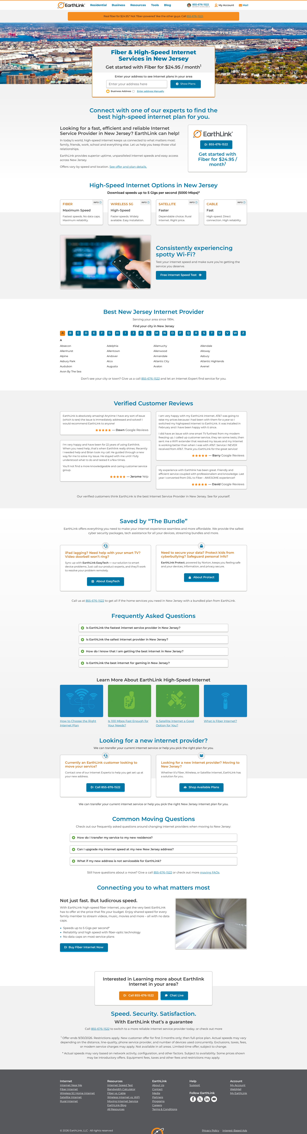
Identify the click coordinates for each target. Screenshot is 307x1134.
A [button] (63, 333)
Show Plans (187, 83)
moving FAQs (209, 872)
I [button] (125, 333)
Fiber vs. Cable (116, 1093)
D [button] (86, 333)
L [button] (149, 333)
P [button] (180, 333)
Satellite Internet (71, 1097)
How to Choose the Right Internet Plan (78, 723)
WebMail (235, 1089)
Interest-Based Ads (234, 1130)
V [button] (227, 333)
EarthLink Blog (116, 1105)
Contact (157, 1089)
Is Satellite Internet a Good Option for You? (175, 723)
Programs (158, 1101)
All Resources (115, 1109)
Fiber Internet (69, 1089)
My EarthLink (238, 1093)
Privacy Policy (210, 1130)
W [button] (235, 333)
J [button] (133, 333)
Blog (167, 5)
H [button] (117, 333)
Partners (157, 1097)
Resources (138, 5)
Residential (98, 5)
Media (156, 1093)
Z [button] (243, 333)
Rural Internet (69, 1101)
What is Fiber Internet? (220, 721)
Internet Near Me (71, 1085)
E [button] (94, 333)
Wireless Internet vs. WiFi (123, 1097)
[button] (77, 1091)
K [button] (141, 333)
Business (118, 5)
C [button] (78, 333)
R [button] (196, 333)
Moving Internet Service (122, 1101)
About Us (158, 1085)
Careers (157, 1105)
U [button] (220, 333)
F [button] (102, 333)
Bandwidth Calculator (121, 1089)
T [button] (212, 333)
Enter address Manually (150, 91)
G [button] (110, 333)
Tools (155, 5)
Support (194, 1085)
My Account (237, 1085)
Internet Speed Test (120, 1085)
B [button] (70, 333)
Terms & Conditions (164, 1109)
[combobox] (136, 84)
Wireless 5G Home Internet (77, 1093)
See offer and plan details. (128, 167)
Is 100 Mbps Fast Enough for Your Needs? (128, 723)
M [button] (156, 333)
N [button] (164, 333)
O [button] (172, 333)
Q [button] (188, 333)
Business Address (121, 91)
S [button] (204, 333)
